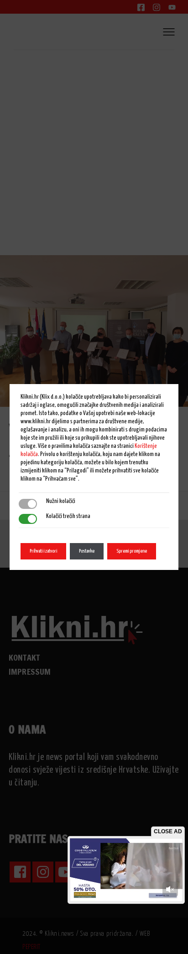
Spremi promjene (131, 551)
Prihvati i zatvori (43, 551)
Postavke (86, 551)
